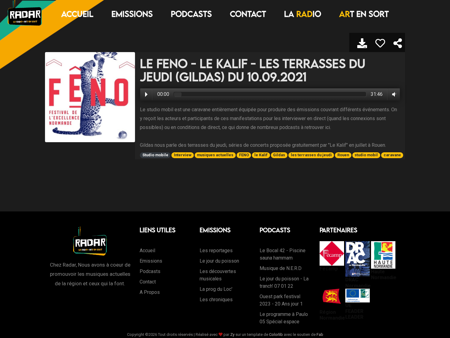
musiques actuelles (215, 155)
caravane (392, 155)
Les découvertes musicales (218, 275)
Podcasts (191, 14)
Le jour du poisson (219, 261)
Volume (393, 94)
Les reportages (216, 250)
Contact (248, 14)
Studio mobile (155, 155)
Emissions (132, 14)
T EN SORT (364, 14)
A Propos (150, 292)
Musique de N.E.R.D (281, 268)
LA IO (302, 14)
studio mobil (366, 155)
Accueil (77, 14)
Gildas (279, 155)
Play (146, 94)
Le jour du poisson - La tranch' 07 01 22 (284, 282)
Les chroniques (216, 299)
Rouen (343, 155)
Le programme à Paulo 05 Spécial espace (284, 318)
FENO (244, 155)
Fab (320, 334)
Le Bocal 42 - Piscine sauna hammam (283, 254)
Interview (182, 155)
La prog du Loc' (216, 289)
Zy (232, 334)
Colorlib (276, 334)
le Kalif (261, 155)
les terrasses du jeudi (311, 155)
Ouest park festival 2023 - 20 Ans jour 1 (281, 300)
